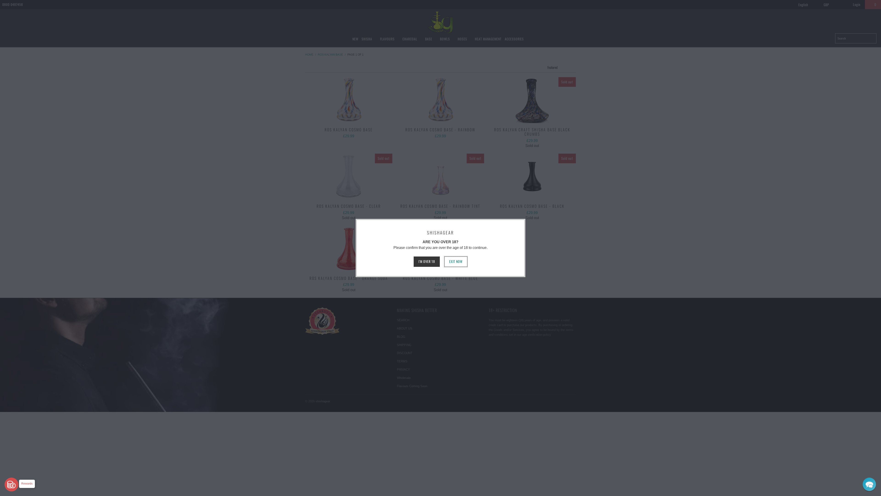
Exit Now (456, 261)
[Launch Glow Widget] (11, 484)
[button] (869, 484)
